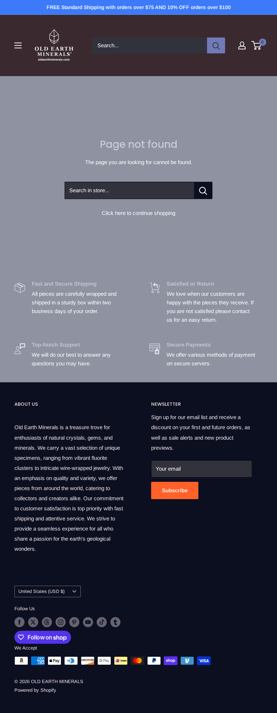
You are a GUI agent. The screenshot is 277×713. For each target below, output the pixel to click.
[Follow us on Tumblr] (115, 622)
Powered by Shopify (35, 690)
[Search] (216, 45)
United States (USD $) (41, 591)
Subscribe (175, 490)
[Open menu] (18, 45)
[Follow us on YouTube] (88, 622)
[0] (256, 45)
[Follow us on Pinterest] (74, 622)
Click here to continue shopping (138, 213)
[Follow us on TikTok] (102, 622)
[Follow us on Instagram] (61, 622)
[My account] (242, 45)
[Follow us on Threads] (47, 622)
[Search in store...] (203, 190)
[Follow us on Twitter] (33, 622)
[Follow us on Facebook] (19, 622)
